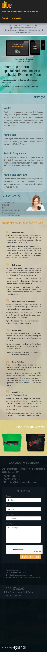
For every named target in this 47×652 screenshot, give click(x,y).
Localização (15, 18)
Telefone (9, 514)
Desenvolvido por (8, 648)
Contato (5, 18)
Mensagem (10, 523)
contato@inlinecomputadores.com (25, 28)
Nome (8, 496)
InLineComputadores (14, 570)
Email (8, 505)
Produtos (34, 11)
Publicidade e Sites (20, 11)
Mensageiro (26, 380)
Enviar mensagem (31, 557)
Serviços (6, 11)
